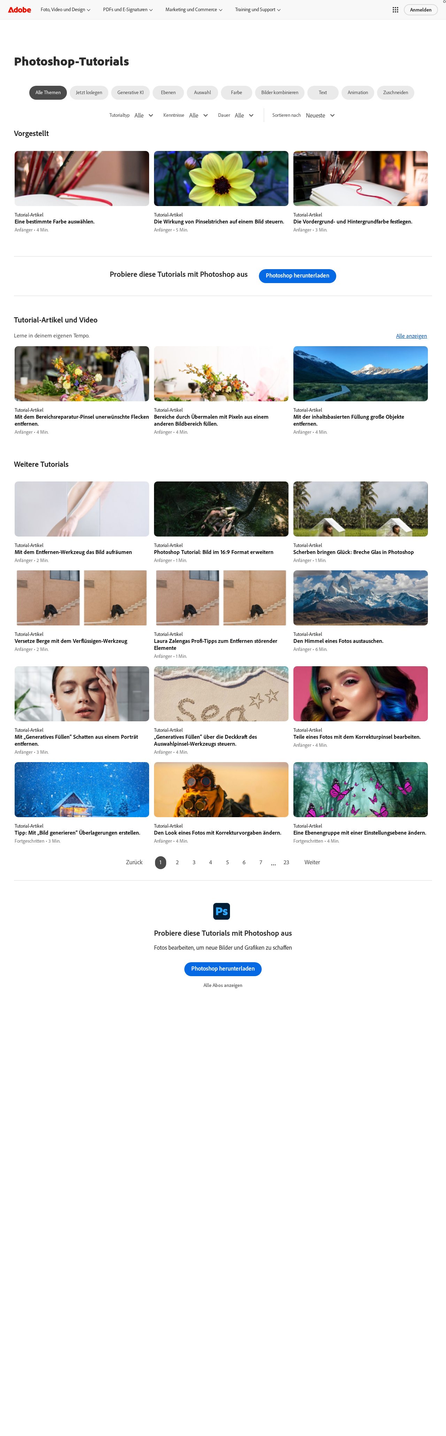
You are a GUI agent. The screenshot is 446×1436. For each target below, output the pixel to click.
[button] (395, 9)
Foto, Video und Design (63, 9)
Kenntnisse (173, 115)
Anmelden (421, 10)
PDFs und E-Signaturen (125, 9)
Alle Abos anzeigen (223, 985)
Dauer (224, 115)
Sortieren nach (286, 115)
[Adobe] (19, 9)
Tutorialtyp (119, 115)
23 (286, 862)
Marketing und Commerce (191, 9)
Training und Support (255, 9)
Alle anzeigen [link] (411, 335)
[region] (82, 192)
